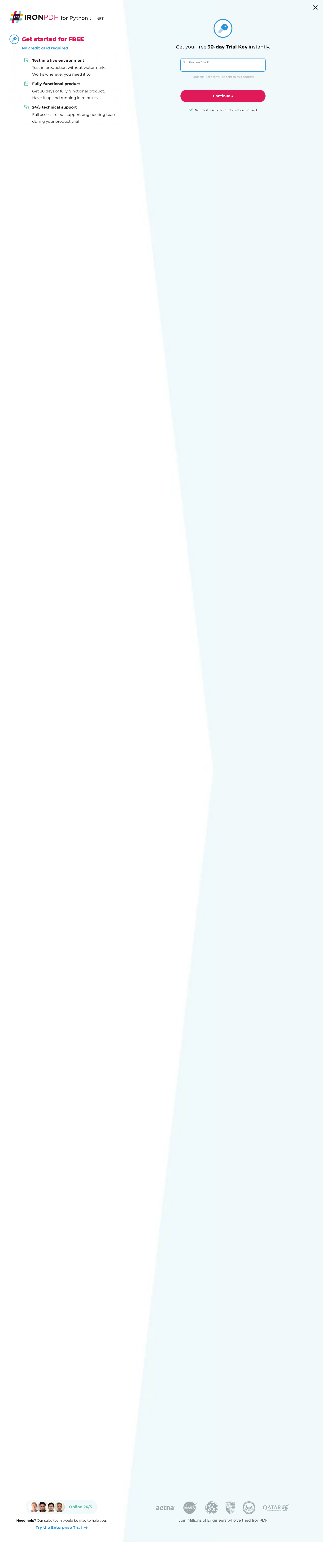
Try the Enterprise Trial (59, 1527)
